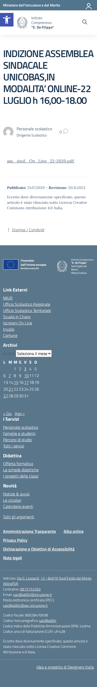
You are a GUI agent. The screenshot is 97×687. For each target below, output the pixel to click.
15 (16, 382)
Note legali (12, 558)
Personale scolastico (20, 427)
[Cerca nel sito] (85, 22)
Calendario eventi (18, 506)
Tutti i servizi (13, 446)
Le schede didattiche (21, 470)
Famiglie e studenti (19, 433)
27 (5, 396)
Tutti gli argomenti (18, 517)
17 (26, 382)
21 (11, 389)
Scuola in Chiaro (17, 317)
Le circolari (12, 500)
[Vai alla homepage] (22, 23)
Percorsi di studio (17, 440)
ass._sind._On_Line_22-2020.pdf (41, 161)
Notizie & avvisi (16, 494)
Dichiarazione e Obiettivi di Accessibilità (38, 549)
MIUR (8, 298)
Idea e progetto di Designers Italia (65, 667)
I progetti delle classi (20, 476)
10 (26, 375)
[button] (6, 19)
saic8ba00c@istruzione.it (32, 594)
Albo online (74, 531)
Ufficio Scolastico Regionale (26, 304)
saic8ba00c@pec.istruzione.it (25, 605)
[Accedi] (89, 5)
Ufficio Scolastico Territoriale (27, 310)
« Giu (7, 413)
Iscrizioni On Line (17, 323)
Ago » (20, 413)
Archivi (9, 353)
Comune (10, 335)
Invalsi (8, 329)
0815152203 (30, 589)
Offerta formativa (18, 463)
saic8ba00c (47, 620)
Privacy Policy (15, 540)
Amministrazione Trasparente (29, 531)
